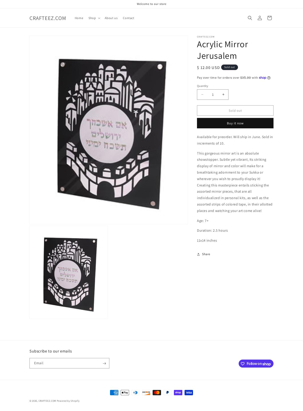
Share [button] (206, 254)
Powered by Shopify (68, 400)
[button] (94, 18)
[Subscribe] (104, 363)
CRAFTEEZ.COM (47, 400)
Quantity (202, 86)
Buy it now (235, 123)
